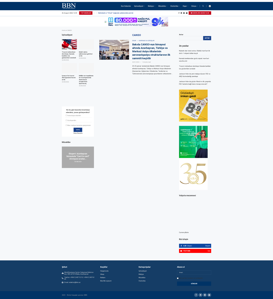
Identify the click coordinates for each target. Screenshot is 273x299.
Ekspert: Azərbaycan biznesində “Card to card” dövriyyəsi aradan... (78, 156)
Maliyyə (151, 6)
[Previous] (94, 13)
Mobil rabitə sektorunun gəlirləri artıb (86, 54)
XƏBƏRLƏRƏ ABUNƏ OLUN (200, 13)
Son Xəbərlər (126, 6)
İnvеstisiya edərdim (74, 115)
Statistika (174, 6)
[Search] (203, 6)
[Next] (96, 13)
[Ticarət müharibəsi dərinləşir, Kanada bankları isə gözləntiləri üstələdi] (69, 44)
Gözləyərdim (71, 120)
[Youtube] (184, 13)
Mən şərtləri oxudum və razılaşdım (191, 278)
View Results (78, 133)
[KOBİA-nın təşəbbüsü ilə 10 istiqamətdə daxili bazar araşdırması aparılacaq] (86, 68)
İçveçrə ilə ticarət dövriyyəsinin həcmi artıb (69, 77)
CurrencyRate (184, 232)
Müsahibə (162, 6)
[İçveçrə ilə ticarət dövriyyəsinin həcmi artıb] (69, 68)
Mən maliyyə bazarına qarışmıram (79, 125)
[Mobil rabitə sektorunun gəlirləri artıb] (86, 44)
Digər (185, 6)
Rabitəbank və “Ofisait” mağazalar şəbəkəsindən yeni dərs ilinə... (118, 13)
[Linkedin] (181, 13)
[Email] (187, 13)
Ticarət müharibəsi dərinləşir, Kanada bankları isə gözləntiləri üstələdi (69, 55)
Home (64, 30)
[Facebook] (178, 13)
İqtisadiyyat (138, 6)
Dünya (193, 6)
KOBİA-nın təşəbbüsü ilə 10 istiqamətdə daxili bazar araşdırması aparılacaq (86, 79)
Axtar (181, 35)
